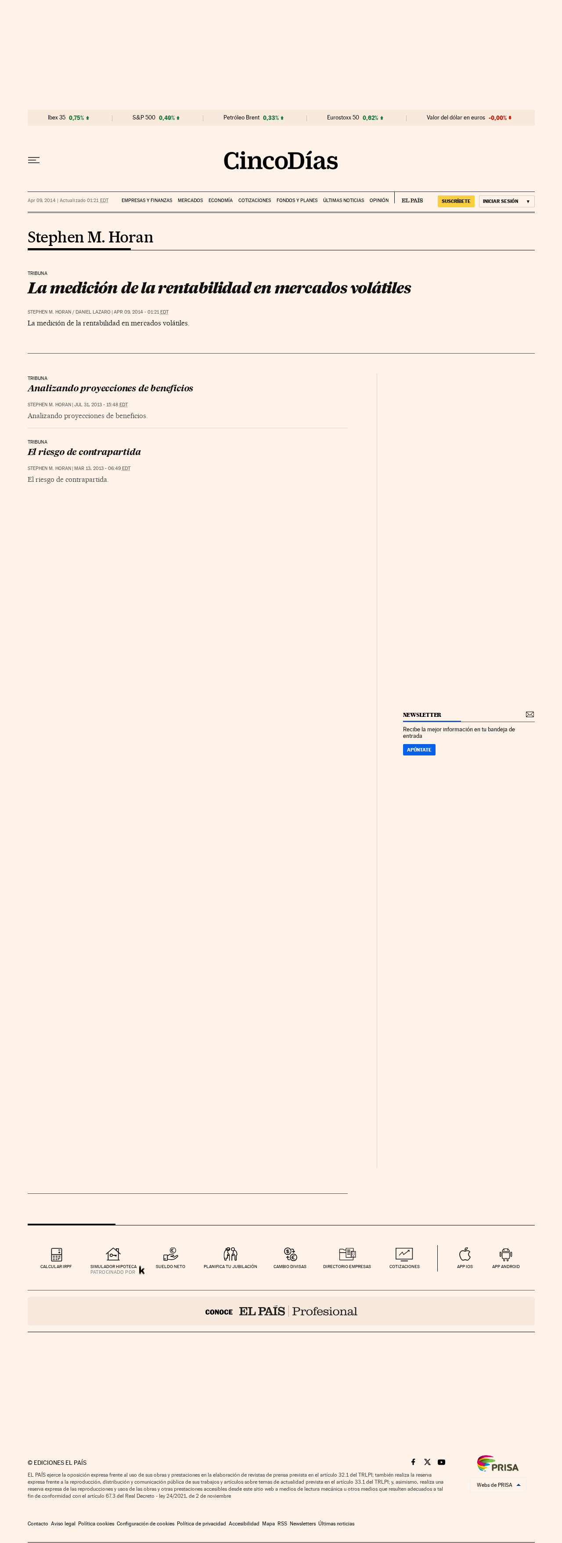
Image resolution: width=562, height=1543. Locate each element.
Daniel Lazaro (93, 312)
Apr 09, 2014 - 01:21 (141, 312)
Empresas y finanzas (147, 200)
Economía (221, 200)
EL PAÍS (408, 197)
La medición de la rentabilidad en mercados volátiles (219, 287)
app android (506, 1266)
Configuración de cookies (145, 1523)
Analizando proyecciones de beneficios (111, 389)
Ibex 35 (56, 118)
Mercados (190, 200)
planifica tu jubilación (230, 1266)
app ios (465, 1266)
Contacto (38, 1523)
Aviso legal (63, 1523)
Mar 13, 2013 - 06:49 (102, 468)
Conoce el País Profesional (281, 1311)
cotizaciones (404, 1266)
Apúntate (419, 750)
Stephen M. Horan (90, 238)
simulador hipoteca (113, 1266)
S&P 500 (144, 118)
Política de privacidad (201, 1523)
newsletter (422, 715)
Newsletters (303, 1523)
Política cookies (96, 1523)
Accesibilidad (244, 1523)
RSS (282, 1523)
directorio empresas (347, 1266)
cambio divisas (290, 1266)
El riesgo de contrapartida (84, 452)
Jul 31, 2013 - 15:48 (101, 405)
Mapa (268, 1523)
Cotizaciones (254, 200)
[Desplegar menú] (34, 160)
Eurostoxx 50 (343, 118)
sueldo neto (170, 1266)
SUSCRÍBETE (456, 201)
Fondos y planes (297, 200)
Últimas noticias (343, 200)
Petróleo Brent (241, 118)
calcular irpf (56, 1266)
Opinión (379, 200)
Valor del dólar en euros (456, 118)
